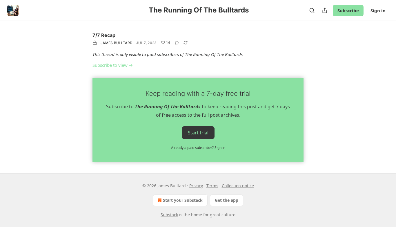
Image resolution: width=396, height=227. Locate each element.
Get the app (226, 200)
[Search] (312, 10)
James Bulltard (116, 43)
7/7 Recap (103, 35)
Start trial (198, 132)
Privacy (196, 185)
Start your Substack (183, 200)
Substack (169, 214)
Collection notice (238, 185)
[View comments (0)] (177, 42)
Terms (212, 185)
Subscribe (348, 10)
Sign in (378, 10)
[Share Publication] (324, 10)
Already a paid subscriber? (198, 147)
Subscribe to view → (112, 65)
